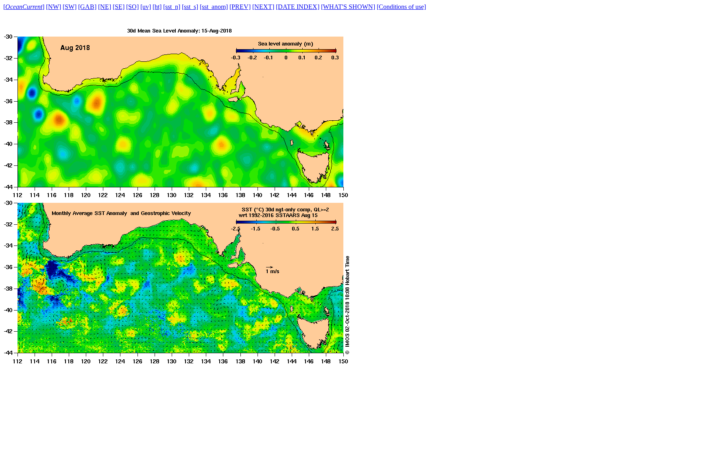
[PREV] (240, 6)
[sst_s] (190, 6)
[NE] (104, 6)
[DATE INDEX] (297, 6)
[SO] (132, 6)
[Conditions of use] (401, 6)
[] (23, 6)
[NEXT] (263, 6)
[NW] (53, 6)
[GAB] (87, 6)
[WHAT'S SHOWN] (348, 6)
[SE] (118, 6)
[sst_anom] (214, 6)
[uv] (145, 6)
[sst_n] (171, 6)
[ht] (157, 6)
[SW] (69, 6)
